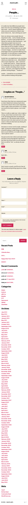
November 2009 (6, 347)
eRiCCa (14, 9)
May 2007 (4, 408)
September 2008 (6, 375)
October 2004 (5, 472)
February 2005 (5, 463)
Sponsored (4, 300)
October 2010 (5, 324)
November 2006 (6, 420)
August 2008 (5, 377)
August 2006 (5, 427)
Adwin (3, 290)
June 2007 (4, 406)
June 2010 (4, 332)
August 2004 (5, 476)
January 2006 (5, 441)
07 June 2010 (10, 279)
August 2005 (5, 451)
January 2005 (5, 466)
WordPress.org (5, 496)
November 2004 (6, 470)
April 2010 (4, 336)
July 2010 (4, 330)
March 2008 (5, 388)
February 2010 (5, 341)
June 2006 (4, 431)
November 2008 (6, 371)
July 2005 (4, 453)
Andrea (3, 292)
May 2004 (4, 482)
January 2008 (5, 392)
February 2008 (5, 390)
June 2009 (4, 357)
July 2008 (4, 379)
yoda (2, 269)
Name (3, 200)
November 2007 (6, 396)
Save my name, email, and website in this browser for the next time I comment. (14, 220)
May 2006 (4, 433)
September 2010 (6, 326)
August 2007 (5, 402)
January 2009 (5, 367)
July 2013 (4, 312)
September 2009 (6, 351)
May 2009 (4, 359)
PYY (2, 298)
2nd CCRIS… (10, 282)
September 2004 (6, 474)
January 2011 (5, 322)
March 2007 (5, 412)
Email (3, 206)
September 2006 (6, 425)
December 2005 (6, 443)
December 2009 (6, 345)
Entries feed (4, 492)
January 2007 (5, 416)
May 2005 (4, 457)
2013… (3, 255)
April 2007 (4, 410)
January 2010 (5, 343)
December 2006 (6, 418)
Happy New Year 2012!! (8, 258)
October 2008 (5, 373)
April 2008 (4, 386)
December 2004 (6, 468)
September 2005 (6, 449)
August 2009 (5, 353)
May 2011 (4, 320)
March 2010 (4, 338)
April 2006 (4, 435)
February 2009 (5, 365)
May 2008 (4, 384)
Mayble (3, 296)
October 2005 (5, 447)
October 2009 (5, 349)
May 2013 (4, 314)
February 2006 (5, 439)
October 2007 (5, 398)
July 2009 (4, 355)
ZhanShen (4, 304)
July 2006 (4, 429)
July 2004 (4, 478)
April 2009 (4, 361)
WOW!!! (3, 262)
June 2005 (4, 455)
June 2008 (4, 382)
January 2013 (5, 316)
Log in (3, 490)
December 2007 (6, 394)
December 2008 (6, 369)
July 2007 (4, 404)
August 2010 (5, 328)
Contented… (10, 269)
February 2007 (5, 414)
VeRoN (3, 302)
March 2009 (5, 363)
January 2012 (5, 318)
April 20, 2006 (19, 16)
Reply (3, 146)
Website (3, 213)
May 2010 (4, 334)
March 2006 (5, 437)
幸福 (2, 249)
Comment (4, 187)
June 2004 (4, 480)
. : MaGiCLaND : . (14, 3)
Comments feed (6, 494)
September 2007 (6, 400)
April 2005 (4, 459)
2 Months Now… (6, 252)
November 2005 (6, 445)
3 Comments (15, 18)
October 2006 (5, 422)
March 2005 (5, 461)
